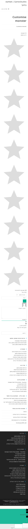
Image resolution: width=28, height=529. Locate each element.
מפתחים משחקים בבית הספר (20, 400)
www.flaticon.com (14, 501)
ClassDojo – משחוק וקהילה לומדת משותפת (17, 382)
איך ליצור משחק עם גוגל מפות (20, 369)
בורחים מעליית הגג (20, 484)
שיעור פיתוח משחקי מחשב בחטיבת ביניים (17, 404)
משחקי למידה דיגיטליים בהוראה (19, 417)
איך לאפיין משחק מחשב (21, 368)
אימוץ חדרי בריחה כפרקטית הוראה (19, 351)
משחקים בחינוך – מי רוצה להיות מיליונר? (18, 389)
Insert (12, 528)
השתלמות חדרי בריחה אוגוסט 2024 (19, 420)
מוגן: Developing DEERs (21, 423)
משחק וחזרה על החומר (21, 386)
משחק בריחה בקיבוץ (20, 486)
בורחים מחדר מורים (20, 490)
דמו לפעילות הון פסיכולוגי (19, 492)
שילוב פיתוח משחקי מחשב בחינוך (19, 344)
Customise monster (21, 26)
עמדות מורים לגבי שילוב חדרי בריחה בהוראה (17, 359)
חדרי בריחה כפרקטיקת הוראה (20, 355)
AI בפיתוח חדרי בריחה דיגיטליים (19, 414)
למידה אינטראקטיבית (22, 384)
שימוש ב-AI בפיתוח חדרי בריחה (19, 360)
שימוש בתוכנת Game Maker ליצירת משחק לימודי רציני (14, 402)
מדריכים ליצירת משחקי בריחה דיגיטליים (18, 375)
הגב (26, 523)
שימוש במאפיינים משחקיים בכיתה (19, 391)
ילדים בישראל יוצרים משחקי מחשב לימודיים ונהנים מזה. (14, 398)
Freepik (6, 501)
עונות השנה (22, 494)
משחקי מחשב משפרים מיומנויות (19, 357)
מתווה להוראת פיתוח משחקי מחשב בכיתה (17, 342)
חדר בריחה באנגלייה (20, 488)
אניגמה (24, 411)
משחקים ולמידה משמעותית (20, 341)
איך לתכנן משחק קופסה (21, 373)
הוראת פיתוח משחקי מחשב (20, 353)
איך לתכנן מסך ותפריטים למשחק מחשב (18, 371)
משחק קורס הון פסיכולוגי (21, 387)
